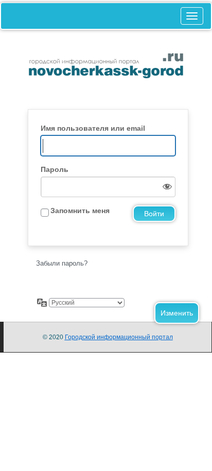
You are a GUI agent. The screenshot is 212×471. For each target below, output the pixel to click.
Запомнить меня (80, 210)
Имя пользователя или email (93, 128)
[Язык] (42, 302)
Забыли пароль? (61, 263)
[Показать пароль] (165, 187)
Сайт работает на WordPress (106, 74)
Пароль (54, 169)
